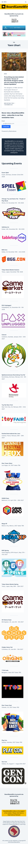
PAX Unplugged (6, 305)
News (5, 73)
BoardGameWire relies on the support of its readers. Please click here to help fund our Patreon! (14, 813)
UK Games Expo (6, 620)
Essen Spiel (5, 172)
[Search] (25, 2)
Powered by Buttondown (9, 131)
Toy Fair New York (7, 405)
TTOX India (5, 670)
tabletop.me (5, 227)
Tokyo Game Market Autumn (10, 270)
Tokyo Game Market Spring (10, 584)
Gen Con (4, 762)
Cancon (4, 334)
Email (3, 121)
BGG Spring (5, 550)
